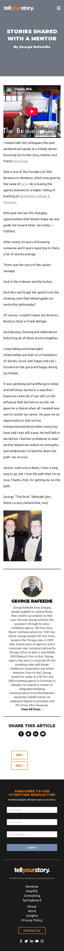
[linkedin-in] (32, 941)
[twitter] (27, 941)
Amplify (32, 891)
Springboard (32, 900)
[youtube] (37, 941)
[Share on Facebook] (21, 734)
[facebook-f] (21, 941)
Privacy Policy (32, 920)
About (32, 906)
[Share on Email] (43, 734)
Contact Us (32, 930)
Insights (32, 915)
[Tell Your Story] (18, 8)
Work (32, 911)
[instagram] (42, 941)
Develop (32, 886)
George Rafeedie (35, 47)
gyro (24, 184)
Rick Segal (20, 161)
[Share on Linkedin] (36, 734)
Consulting (32, 895)
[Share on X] (28, 734)
